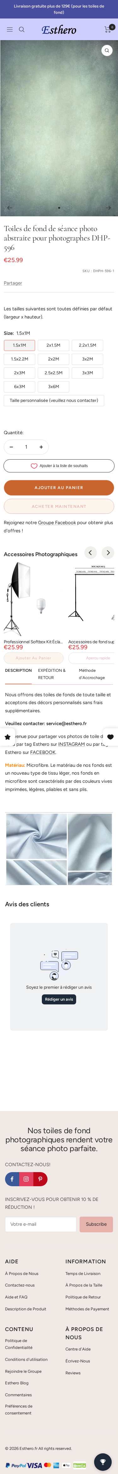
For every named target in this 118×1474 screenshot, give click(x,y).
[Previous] (90, 552)
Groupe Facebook (57, 522)
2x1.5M (53, 345)
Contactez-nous (20, 1285)
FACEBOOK (42, 752)
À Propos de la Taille (83, 1285)
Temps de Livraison (82, 1273)
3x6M (53, 386)
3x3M (87, 373)
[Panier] (107, 29)
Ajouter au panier (33, 658)
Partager (13, 283)
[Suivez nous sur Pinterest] (40, 1179)
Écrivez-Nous (77, 1361)
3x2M (87, 359)
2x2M (53, 359)
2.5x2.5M (54, 373)
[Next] (108, 552)
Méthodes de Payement (87, 1309)
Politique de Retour (83, 1297)
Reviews (73, 1373)
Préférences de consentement (18, 1409)
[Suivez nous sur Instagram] (26, 1179)
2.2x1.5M (87, 345)
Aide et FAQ (16, 1297)
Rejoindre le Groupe (23, 1371)
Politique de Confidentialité (18, 1344)
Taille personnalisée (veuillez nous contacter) (54, 400)
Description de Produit (25, 1309)
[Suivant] (108, 208)
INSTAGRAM (71, 744)
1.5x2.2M (19, 359)
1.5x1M (19, 345)
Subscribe (96, 1224)
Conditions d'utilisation (26, 1359)
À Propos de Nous (21, 1273)
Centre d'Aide (78, 1349)
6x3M (19, 386)
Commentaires (18, 1394)
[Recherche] (22, 29)
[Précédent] (9, 208)
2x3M (19, 373)
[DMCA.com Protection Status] (79, 1465)
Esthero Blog (17, 1383)
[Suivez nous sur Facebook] (12, 1179)
